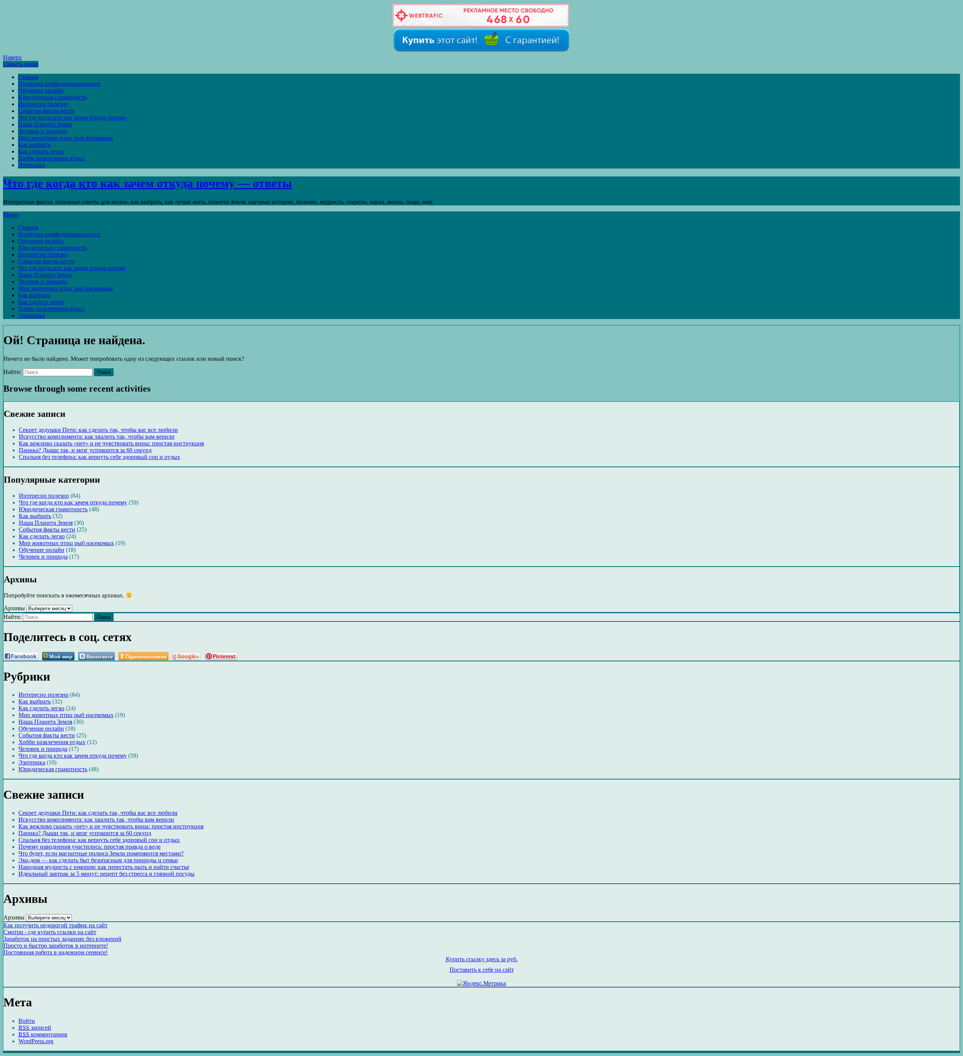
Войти (26, 1021)
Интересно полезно (43, 104)
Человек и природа (42, 131)
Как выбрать (34, 144)
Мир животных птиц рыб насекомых (65, 138)
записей (34, 1027)
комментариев (42, 1034)
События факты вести (46, 111)
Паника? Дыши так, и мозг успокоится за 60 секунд (85, 450)
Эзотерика (31, 165)
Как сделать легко (41, 151)
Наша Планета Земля (45, 124)
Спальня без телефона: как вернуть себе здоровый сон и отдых (99, 457)
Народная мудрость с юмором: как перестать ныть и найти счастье (103, 867)
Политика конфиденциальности (59, 84)
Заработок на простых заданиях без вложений (62, 939)
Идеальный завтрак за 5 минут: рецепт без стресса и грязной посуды (106, 874)
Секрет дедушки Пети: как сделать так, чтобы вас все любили (98, 430)
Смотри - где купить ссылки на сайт (49, 932)
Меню (11, 214)
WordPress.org (35, 1041)
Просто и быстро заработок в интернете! (55, 945)
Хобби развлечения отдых (51, 158)
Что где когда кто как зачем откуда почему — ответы (147, 183)
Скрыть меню (20, 64)
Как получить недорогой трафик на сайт (55, 925)
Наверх (12, 57)
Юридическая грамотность (52, 97)
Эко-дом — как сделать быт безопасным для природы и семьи (98, 860)
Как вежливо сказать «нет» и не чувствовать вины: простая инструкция (111, 443)
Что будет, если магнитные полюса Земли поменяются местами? (101, 853)
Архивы (14, 608)
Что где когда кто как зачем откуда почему (72, 117)
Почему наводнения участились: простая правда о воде (89, 846)
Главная (28, 77)
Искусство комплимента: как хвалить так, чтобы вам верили (97, 436)
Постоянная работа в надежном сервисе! (55, 952)
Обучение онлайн (41, 90)
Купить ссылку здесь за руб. (482, 959)
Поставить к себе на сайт (482, 969)
